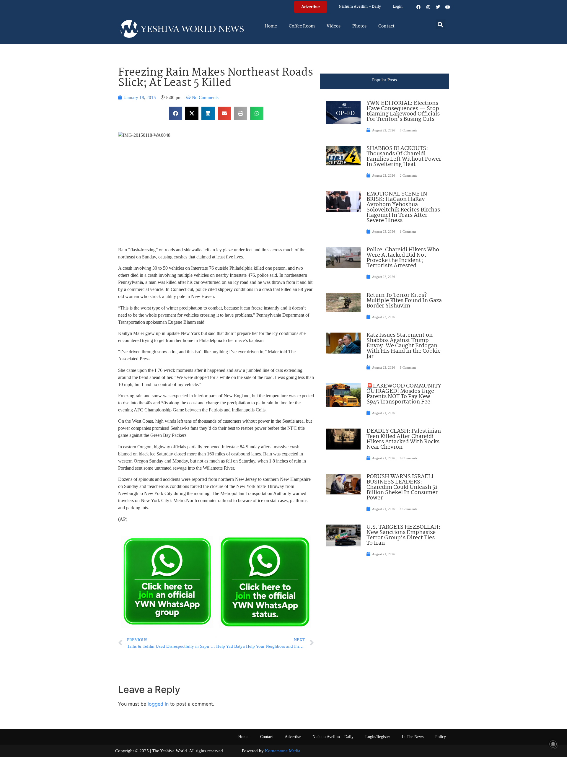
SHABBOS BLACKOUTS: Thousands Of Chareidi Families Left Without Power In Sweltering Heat (403, 156)
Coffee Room (302, 26)
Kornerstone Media (282, 750)
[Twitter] (438, 7)
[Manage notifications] (553, 744)
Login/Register (377, 737)
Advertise (293, 737)
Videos (333, 26)
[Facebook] (418, 7)
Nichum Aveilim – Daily (360, 7)
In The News (412, 737)
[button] (440, 24)
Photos (359, 26)
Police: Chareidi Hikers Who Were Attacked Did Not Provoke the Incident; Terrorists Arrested (402, 257)
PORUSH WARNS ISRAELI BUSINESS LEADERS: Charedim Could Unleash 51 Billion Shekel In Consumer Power (402, 487)
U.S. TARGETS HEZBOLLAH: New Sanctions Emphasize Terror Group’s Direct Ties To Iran (403, 535)
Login (398, 7)
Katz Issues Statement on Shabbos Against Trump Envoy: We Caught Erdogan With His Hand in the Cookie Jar (403, 346)
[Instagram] (428, 7)
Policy (440, 737)
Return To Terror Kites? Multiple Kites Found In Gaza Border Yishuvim (404, 300)
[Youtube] (448, 7)
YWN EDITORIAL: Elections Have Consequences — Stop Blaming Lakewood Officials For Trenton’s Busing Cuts (403, 111)
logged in (158, 704)
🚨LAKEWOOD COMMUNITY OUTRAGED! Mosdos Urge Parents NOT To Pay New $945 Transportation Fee (403, 394)
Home (271, 26)
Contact (386, 26)
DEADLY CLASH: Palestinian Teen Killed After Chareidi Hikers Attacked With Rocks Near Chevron (403, 439)
